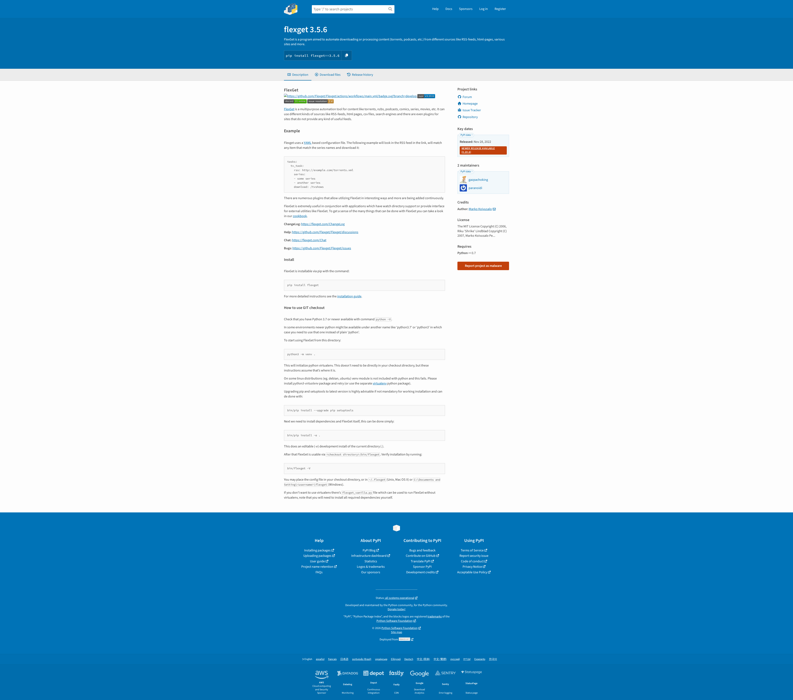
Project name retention (317, 566)
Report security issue (473, 555)
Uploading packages (317, 555)
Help (435, 9)
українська (381, 659)
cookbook (300, 216)
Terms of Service (472, 550)
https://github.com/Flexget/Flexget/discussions (325, 232)
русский (455, 659)
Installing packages (317, 550)
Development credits (420, 572)
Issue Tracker (472, 110)
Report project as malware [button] (483, 266)
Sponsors (465, 9)
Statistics (370, 561)
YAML (307, 143)
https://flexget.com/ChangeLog (323, 224)
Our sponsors (370, 572)
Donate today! (396, 609)
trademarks (434, 616)
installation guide (349, 296)
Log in (483, 9)
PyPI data (466, 135)
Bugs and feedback (422, 550)
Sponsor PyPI (422, 566)
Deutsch (408, 659)
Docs (448, 9)
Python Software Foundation (394, 621)
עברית (467, 659)
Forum (467, 97)
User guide (317, 561)
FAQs (319, 572)
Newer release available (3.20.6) (478, 150)
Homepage (470, 103)
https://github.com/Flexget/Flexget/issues (321, 248)
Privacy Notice (472, 566)
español (320, 659)
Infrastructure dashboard (369, 555)
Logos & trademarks (371, 566)
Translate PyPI (420, 561)
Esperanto (479, 659)
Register (500, 9)
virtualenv (380, 383)
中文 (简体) (423, 659)
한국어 (493, 659)
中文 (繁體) (440, 659)
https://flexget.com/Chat (309, 240)
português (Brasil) (361, 659)
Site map (396, 632)
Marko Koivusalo (480, 209)
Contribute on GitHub (421, 555)
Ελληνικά (396, 659)
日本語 (344, 659)
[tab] (297, 74)
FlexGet (289, 109)
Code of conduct (472, 561)
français (332, 659)
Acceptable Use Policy (472, 572)
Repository (470, 117)
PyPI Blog (369, 550)
